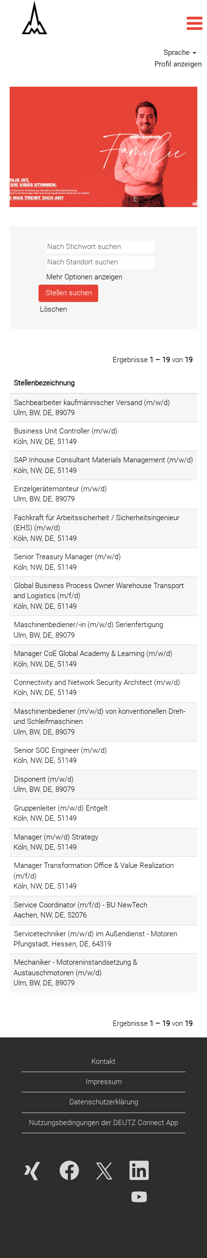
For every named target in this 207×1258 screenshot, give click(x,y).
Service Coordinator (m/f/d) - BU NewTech (80, 905)
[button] (138, 24)
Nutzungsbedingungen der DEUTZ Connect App (103, 1122)
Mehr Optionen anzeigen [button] (84, 277)
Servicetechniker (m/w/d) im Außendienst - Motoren (95, 934)
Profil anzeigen (178, 64)
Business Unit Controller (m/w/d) (65, 431)
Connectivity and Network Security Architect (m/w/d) (97, 682)
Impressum (104, 1081)
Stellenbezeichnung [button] (44, 383)
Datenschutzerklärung (103, 1102)
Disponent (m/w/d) (44, 779)
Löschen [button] (53, 309)
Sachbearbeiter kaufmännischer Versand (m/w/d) (92, 402)
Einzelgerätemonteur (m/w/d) (60, 489)
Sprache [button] (178, 52)
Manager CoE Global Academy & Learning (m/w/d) (93, 653)
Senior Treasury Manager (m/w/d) (67, 556)
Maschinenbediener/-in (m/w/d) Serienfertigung (88, 624)
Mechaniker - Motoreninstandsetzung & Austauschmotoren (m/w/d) (75, 967)
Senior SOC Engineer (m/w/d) (60, 750)
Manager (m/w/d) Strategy (56, 837)
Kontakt (103, 1061)
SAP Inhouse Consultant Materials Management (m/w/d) (103, 460)
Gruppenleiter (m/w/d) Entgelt (61, 808)
